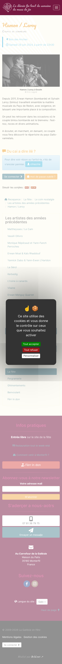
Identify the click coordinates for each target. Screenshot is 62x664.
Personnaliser (31, 355)
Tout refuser (31, 349)
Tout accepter (31, 344)
